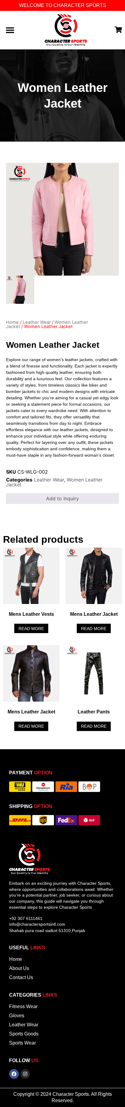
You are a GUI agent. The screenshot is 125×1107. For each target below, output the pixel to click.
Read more (31, 628)
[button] (10, 30)
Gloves (16, 1015)
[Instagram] (25, 1074)
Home (12, 322)
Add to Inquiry (62, 498)
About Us (19, 968)
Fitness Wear (23, 1006)
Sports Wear (22, 1042)
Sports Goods (24, 1033)
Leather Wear (37, 322)
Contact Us (21, 977)
